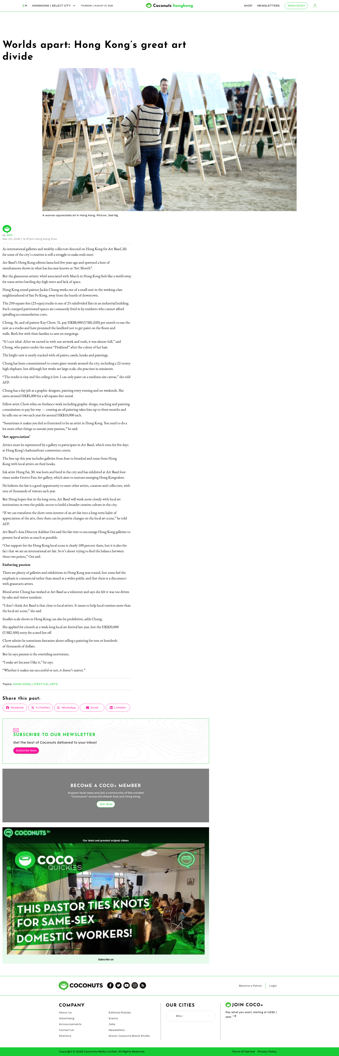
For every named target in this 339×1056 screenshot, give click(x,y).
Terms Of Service (243, 1051)
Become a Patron (250, 985)
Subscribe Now (26, 750)
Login (315, 6)
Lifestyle (40, 684)
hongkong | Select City (51, 5)
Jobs (112, 1024)
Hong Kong (22, 684)
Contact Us (66, 1030)
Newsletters (268, 5)
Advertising (66, 1018)
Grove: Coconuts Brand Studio (129, 1035)
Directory (65, 1035)
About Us (65, 1012)
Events (113, 1018)
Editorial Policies (120, 1012)
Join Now (105, 804)
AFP (10, 235)
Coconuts (173, 6)
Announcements (70, 1024)
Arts (54, 684)
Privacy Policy (267, 1051)
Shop (248, 5)
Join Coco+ (296, 5)
